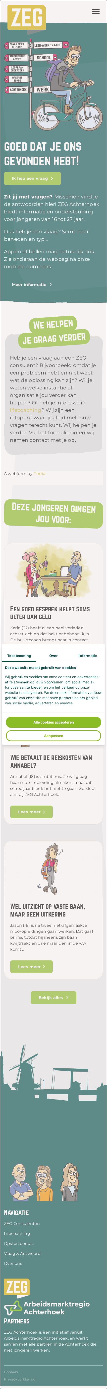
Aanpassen (53, 736)
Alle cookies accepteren (53, 722)
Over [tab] (53, 655)
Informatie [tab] (88, 655)
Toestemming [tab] (19, 655)
